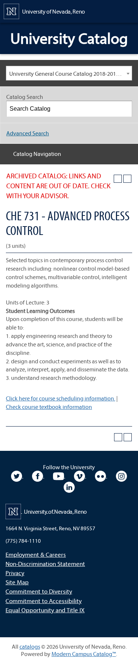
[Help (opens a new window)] (127, 179)
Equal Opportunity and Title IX (45, 610)
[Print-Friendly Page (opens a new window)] (118, 179)
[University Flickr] (101, 475)
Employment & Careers (36, 554)
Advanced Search (27, 133)
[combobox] (69, 73)
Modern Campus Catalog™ (84, 653)
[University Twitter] (17, 475)
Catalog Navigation (37, 153)
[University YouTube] (59, 475)
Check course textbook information (49, 406)
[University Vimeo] (80, 475)
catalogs (30, 646)
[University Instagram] (121, 475)
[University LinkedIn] (69, 486)
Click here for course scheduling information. (60, 398)
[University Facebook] (38, 475)
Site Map (17, 582)
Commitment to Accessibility (44, 601)
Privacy (15, 573)
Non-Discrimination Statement (45, 563)
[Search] (124, 109)
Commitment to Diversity (39, 591)
